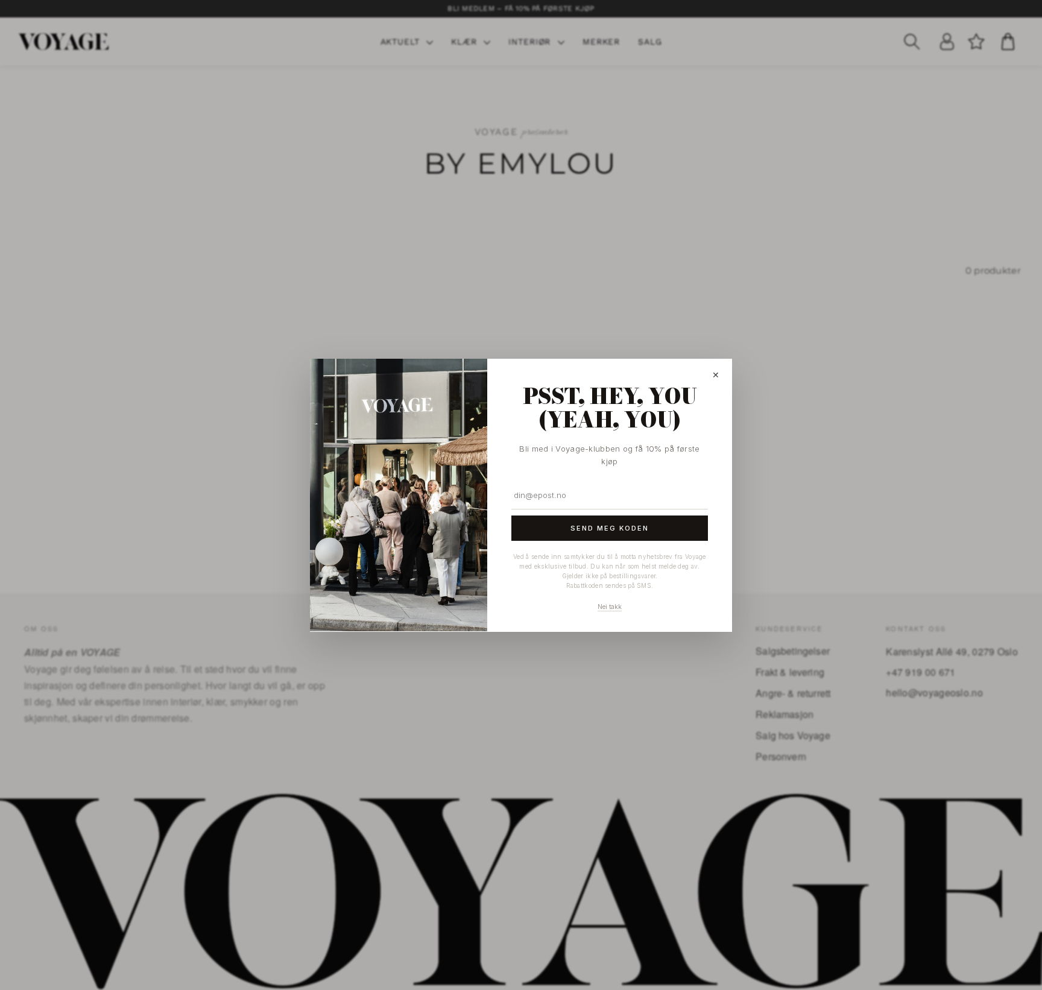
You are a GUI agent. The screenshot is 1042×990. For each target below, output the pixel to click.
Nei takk (610, 606)
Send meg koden (609, 527)
